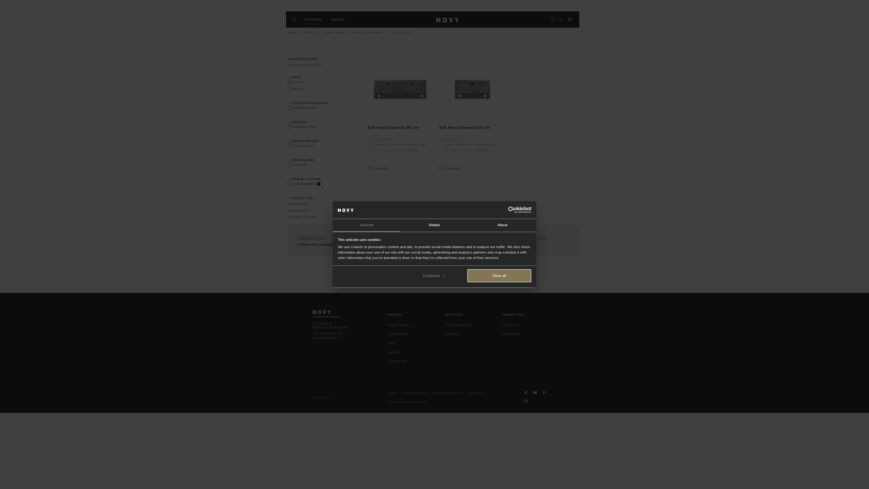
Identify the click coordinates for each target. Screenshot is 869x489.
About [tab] (502, 225)
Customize (431, 276)
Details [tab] (434, 225)
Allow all (499, 276)
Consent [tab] (366, 225)
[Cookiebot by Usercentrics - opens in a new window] (511, 210)
